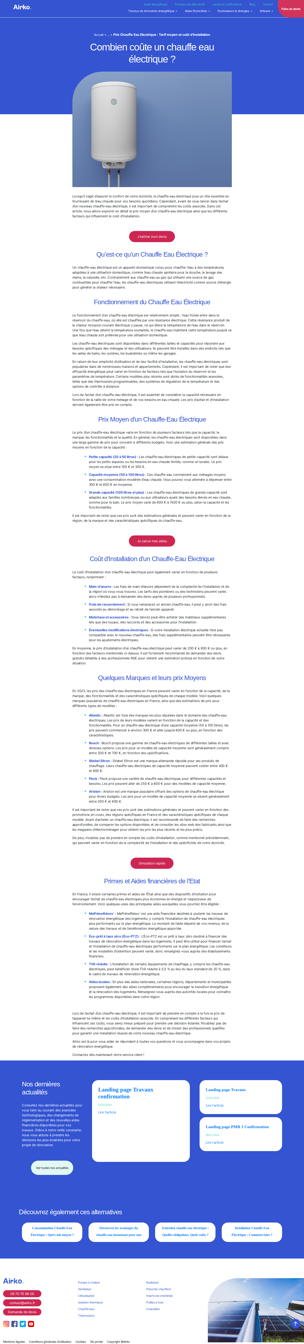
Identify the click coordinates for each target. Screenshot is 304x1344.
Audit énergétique (155, 4)
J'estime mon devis (152, 236)
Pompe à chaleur (89, 1282)
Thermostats (86, 1315)
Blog (252, 4)
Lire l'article (107, 1112)
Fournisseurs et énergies (233, 11)
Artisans (265, 11)
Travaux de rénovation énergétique (151, 11)
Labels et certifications (227, 4)
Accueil (98, 34)
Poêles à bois (154, 1302)
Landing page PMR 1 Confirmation (237, 1126)
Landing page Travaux (226, 1089)
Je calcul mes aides (152, 541)
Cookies (80, 1341)
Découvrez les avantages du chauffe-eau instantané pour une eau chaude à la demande (118, 1234)
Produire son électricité (190, 4)
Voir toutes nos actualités (52, 1168)
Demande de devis (22, 1312)
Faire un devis (290, 9)
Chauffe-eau (86, 1309)
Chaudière (153, 1309)
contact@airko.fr (22, 1303)
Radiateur (152, 1282)
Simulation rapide (152, 863)
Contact (268, 4)
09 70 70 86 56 (22, 1294)
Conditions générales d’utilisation (50, 1341)
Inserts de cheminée (159, 1295)
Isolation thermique (90, 1302)
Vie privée (96, 1341)
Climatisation (86, 1295)
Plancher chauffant (158, 1289)
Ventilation (84, 1289)
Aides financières (196, 11)
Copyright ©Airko (118, 1341)
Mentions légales (14, 1341)
